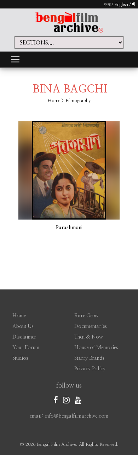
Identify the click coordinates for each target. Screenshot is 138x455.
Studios (20, 358)
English (121, 4)
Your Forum (25, 347)
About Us (23, 326)
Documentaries (90, 326)
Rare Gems (86, 315)
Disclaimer (24, 337)
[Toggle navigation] (15, 59)
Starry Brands (89, 358)
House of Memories (96, 347)
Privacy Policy (89, 368)
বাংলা (107, 4)
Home (53, 100)
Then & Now (88, 337)
